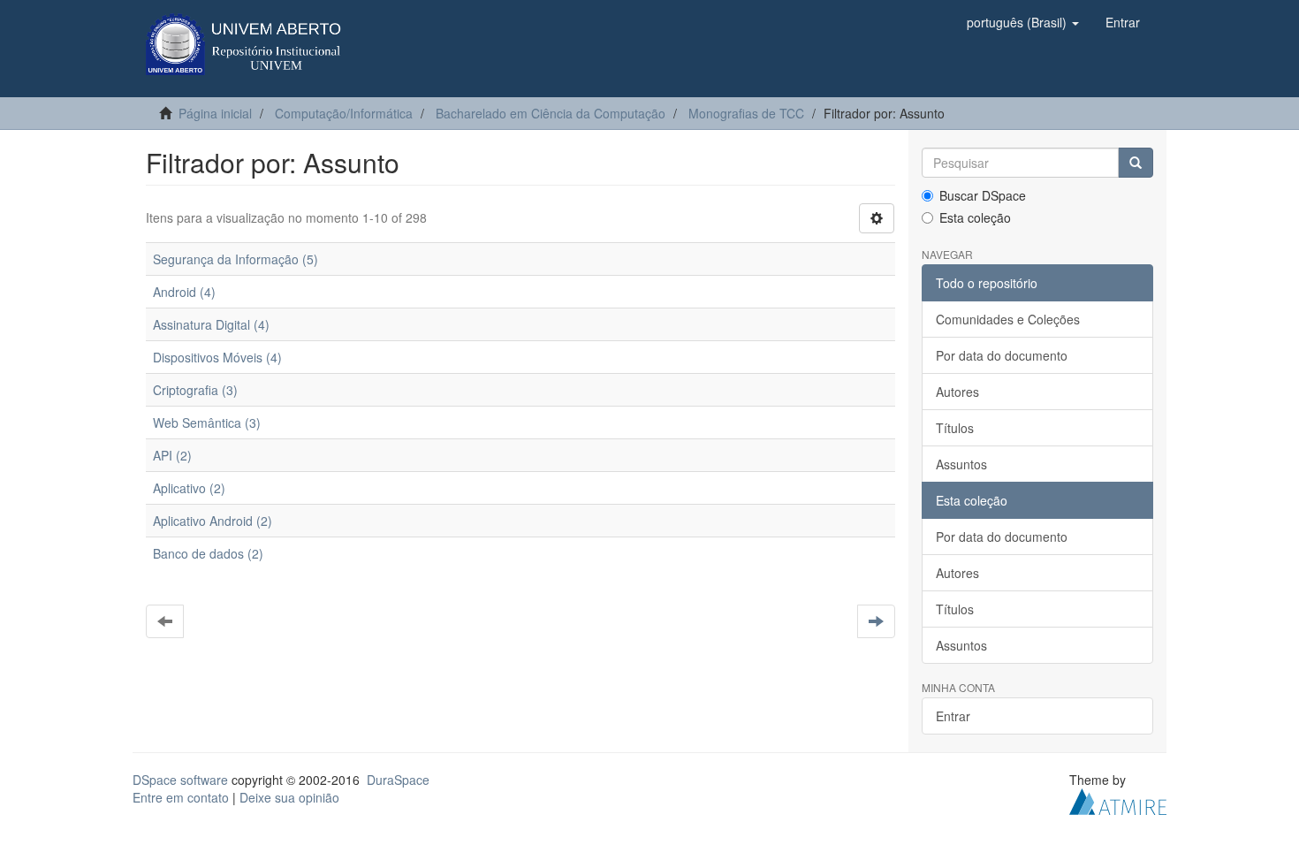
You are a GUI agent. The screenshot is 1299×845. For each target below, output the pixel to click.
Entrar (953, 716)
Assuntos (961, 464)
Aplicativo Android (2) (212, 520)
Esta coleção (975, 217)
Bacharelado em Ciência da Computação (550, 113)
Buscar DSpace (982, 195)
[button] (1022, 22)
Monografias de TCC (746, 113)
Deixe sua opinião (289, 797)
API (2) (172, 455)
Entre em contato (181, 797)
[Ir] (1135, 163)
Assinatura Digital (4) (211, 324)
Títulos (955, 428)
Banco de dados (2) (208, 553)
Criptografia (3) (195, 390)
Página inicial (215, 113)
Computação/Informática (344, 113)
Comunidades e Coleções (1008, 319)
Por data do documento (1001, 355)
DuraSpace (398, 779)
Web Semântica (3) (207, 422)
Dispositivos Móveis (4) (217, 357)
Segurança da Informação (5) (235, 259)
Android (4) (184, 292)
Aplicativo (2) (189, 488)
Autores (957, 391)
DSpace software (180, 779)
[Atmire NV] (1117, 800)
